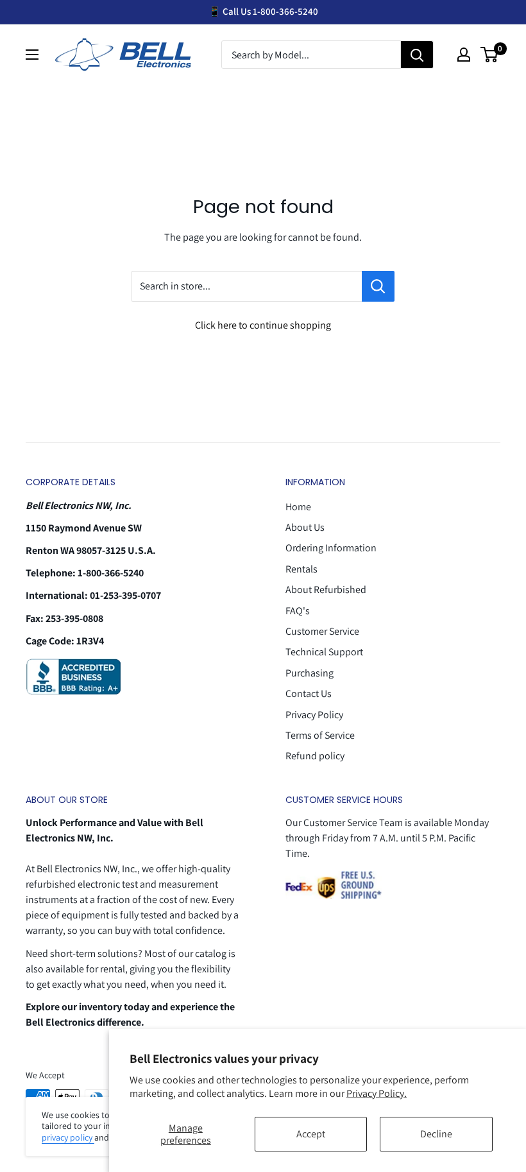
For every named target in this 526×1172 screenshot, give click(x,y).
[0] (490, 54)
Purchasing (309, 673)
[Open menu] (32, 54)
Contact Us (308, 693)
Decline (436, 1134)
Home (298, 506)
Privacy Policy (314, 714)
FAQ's (297, 610)
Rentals (301, 569)
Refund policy (314, 756)
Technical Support (324, 652)
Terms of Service (320, 735)
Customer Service (322, 631)
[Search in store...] (378, 286)
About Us (305, 527)
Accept (310, 1134)
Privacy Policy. (376, 1093)
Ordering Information (331, 548)
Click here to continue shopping (263, 325)
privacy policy (68, 1137)
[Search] (417, 55)
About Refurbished (325, 589)
